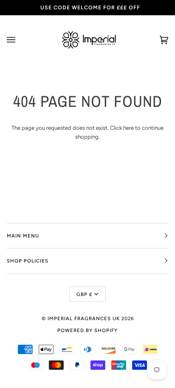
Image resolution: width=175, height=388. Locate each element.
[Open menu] (19, 39)
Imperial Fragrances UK (84, 318)
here (128, 128)
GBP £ (84, 294)
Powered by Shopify (87, 330)
